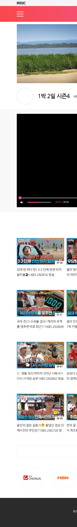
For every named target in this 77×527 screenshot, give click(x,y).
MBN (63, 477)
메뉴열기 (20, 14)
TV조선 (32, 477)
